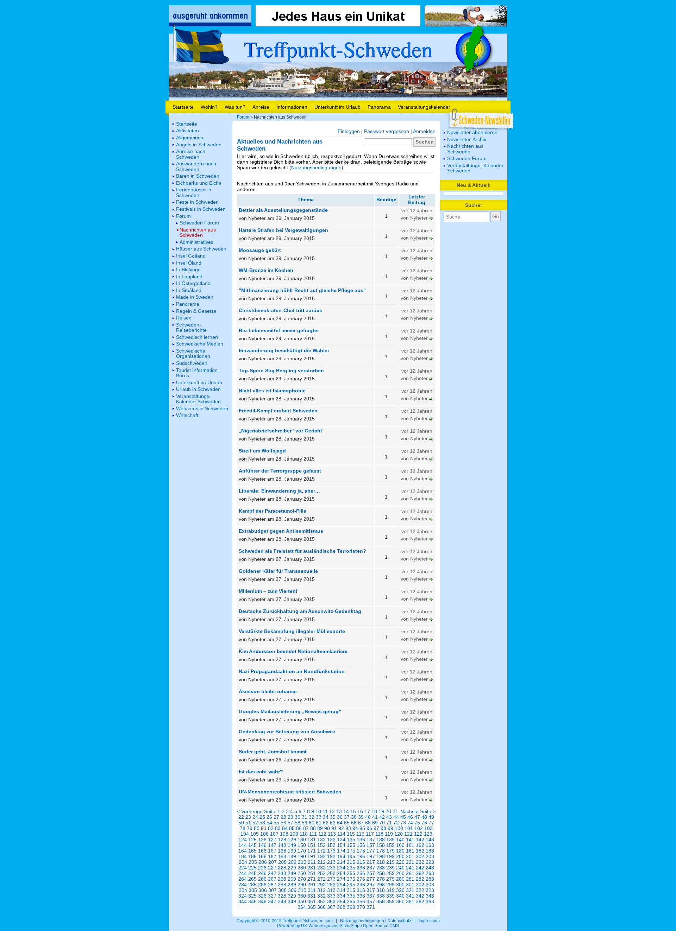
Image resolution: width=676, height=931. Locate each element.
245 (252, 873)
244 (242, 873)
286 (262, 884)
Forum (243, 117)
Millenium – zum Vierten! (268, 591)
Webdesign (319, 926)
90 (327, 828)
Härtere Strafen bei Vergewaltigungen (283, 230)
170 (302, 851)
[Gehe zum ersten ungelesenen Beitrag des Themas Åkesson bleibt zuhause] (431, 699)
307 (272, 890)
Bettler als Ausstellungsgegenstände (283, 210)
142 (420, 839)
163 (430, 845)
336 (361, 896)
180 (400, 851)
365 (311, 907)
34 (325, 817)
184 (242, 856)
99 (390, 828)
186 (262, 856)
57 (290, 822)
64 (340, 822)
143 (430, 839)
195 (351, 856)
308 (282, 890)
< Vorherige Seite (256, 811)
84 (285, 828)
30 (297, 817)
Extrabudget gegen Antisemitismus (281, 531)
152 (321, 845)
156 (361, 845)
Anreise (260, 107)
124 (242, 839)
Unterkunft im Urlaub (337, 107)
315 (351, 890)
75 (417, 822)
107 (274, 834)
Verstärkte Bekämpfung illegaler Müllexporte (292, 631)
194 (341, 856)
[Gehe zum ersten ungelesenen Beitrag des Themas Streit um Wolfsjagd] (431, 458)
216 (361, 862)
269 (292, 879)
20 (388, 811)
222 (420, 862)
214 (341, 862)
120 (398, 834)
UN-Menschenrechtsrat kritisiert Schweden (290, 791)
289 (292, 884)
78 (242, 828)
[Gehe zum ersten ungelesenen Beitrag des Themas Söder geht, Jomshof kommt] (431, 759)
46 (410, 817)
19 (381, 811)
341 (410, 896)
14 (346, 811)
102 (418, 828)
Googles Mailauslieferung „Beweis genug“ (290, 711)
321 (410, 890)
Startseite (183, 107)
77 (431, 822)
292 (321, 884)
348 (282, 901)
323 (430, 890)
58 (297, 822)
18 (374, 811)
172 (321, 851)
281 (410, 879)
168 (282, 851)
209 (292, 862)
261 (410, 873)
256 (361, 873)
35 (333, 817)
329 (292, 896)
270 (302, 879)
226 (262, 867)
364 (302, 907)
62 (325, 822)
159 (390, 845)
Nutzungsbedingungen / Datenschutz (375, 921)
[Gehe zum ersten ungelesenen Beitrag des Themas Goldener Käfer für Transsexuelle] (431, 579)
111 (313, 834)
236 (361, 867)
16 (360, 811)
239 (390, 867)
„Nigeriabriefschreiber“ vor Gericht (280, 430)
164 (242, 851)
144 (242, 845)
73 (403, 822)
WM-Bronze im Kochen (266, 270)
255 (351, 873)
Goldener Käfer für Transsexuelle (278, 571)
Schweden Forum (467, 158)
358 (380, 901)
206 (262, 862)
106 (264, 834)
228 (282, 867)
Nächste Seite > (418, 811)
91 (334, 828)
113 (332, 834)
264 (242, 879)
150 (302, 845)
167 (272, 851)
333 (331, 896)
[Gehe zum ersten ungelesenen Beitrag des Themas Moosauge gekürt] (431, 258)
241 (410, 867)
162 (420, 845)
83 (278, 828)
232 (321, 867)
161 (410, 845)
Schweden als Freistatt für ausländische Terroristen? (302, 551)
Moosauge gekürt (260, 250)
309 (292, 890)
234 (341, 867)
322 (420, 890)
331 (311, 896)
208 (282, 862)
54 (269, 822)
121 (408, 834)
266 (262, 879)
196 (361, 856)
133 (331, 839)
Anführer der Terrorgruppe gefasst (280, 471)
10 (318, 811)
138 (380, 839)
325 (252, 896)
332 (321, 896)
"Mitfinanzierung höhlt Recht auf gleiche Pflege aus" (302, 290)
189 (292, 856)
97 (376, 828)
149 (292, 845)
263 (430, 873)
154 (341, 845)
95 (362, 828)
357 (371, 901)
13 (339, 811)
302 (420, 884)
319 (390, 890)
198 (380, 856)
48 (424, 817)
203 (430, 856)
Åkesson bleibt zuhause (268, 691)
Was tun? (235, 107)
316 (361, 890)
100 (399, 828)
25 (262, 817)
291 (311, 884)
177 (371, 851)
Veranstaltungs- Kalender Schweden (475, 168)
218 (380, 862)
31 (304, 817)
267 (272, 879)
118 (379, 834)
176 (361, 851)
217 (371, 862)
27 (276, 817)
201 (410, 856)
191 (311, 856)
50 (241, 822)
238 (380, 867)
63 (333, 822)
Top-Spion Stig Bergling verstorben (281, 370)
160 (400, 845)
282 (420, 879)
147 (272, 845)
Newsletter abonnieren (472, 132)
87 (306, 828)
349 (292, 901)
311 (312, 890)
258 (380, 873)
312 (321, 890)
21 (395, 811)
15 (353, 811)
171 (311, 851)
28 (283, 817)
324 (242, 896)
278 (380, 879)
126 (262, 839)
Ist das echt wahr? (261, 771)
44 (396, 817)
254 (341, 873)
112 (322, 834)
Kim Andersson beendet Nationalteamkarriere (293, 651)
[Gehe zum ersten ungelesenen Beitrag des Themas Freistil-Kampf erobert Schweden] (431, 418)
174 (341, 851)
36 (340, 817)
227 (272, 867)
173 (331, 851)
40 (368, 817)
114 (341, 834)
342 (420, 896)
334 (341, 896)
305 (253, 890)
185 (252, 856)
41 (375, 817)
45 (403, 817)
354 (341, 901)
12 (332, 811)
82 (271, 828)
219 (390, 862)
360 (400, 901)
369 (351, 907)
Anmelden (424, 131)
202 (420, 856)
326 (262, 896)
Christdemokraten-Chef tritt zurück (280, 310)
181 (410, 851)
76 (424, 822)
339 (390, 896)
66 (354, 822)
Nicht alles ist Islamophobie (272, 390)
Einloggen (349, 131)
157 (371, 845)
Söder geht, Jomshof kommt (273, 751)
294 (341, 884)
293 (331, 884)
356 (361, 901)
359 (390, 901)
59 (304, 822)
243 (430, 867)
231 (311, 867)
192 (321, 856)
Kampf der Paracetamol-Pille (272, 511)
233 (331, 867)
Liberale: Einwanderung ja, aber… (279, 491)
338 (380, 896)
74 (410, 822)
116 (360, 834)
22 (241, 817)
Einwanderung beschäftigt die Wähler (284, 350)
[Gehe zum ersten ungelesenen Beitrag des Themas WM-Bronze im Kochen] (431, 278)
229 (292, 867)
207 (272, 862)
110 (304, 834)
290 (302, 884)
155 (351, 845)
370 (361, 907)
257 (371, 873)
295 (351, 884)
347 (272, 901)
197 (371, 856)
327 (272, 896)
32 (311, 817)
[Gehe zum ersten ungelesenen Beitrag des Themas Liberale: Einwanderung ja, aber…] (431, 498)
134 (341, 839)
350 (302, 901)
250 (302, 873)
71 (389, 822)
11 (325, 811)
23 (248, 817)
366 (321, 907)
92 (341, 828)
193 (331, 856)
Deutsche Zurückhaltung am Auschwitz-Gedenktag (300, 611)
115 (351, 834)
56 (283, 822)
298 (380, 884)
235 (351, 867)
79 (249, 828)
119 (389, 834)
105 (254, 834)
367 (331, 907)
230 (302, 867)
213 (331, 862)
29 (290, 817)
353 (331, 901)
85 (292, 828)
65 (347, 822)
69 (375, 822)
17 (367, 811)
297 (371, 884)
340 (400, 896)
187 (272, 856)
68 (368, 822)
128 (282, 839)
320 (400, 890)
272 (321, 879)
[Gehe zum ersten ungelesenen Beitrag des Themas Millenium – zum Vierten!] (431, 599)
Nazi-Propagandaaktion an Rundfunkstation (292, 671)
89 (320, 828)
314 (341, 890)
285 (252, 884)
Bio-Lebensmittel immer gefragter (279, 330)
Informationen (291, 107)
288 (282, 884)
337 (371, 896)
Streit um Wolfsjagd (262, 451)
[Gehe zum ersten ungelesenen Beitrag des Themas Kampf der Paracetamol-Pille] (431, 518)
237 (371, 867)
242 (420, 867)
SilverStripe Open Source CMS (369, 926)
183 (430, 851)
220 (400, 862)
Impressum (429, 921)
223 (430, 862)
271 (311, 879)
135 (351, 839)
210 (302, 862)
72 (396, 822)
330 (302, 896)
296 (361, 884)
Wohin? (209, 107)
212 (321, 862)
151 (311, 845)
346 (262, 901)
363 (430, 901)
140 (400, 839)
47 (417, 817)
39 (361, 817)
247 (272, 873)
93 (348, 828)
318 (380, 890)
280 (400, 879)
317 (371, 890)
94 (355, 828)
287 (272, 884)
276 (361, 879)
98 (383, 828)
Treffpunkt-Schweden (338, 48)
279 (390, 879)
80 (256, 828)
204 (243, 862)
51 (248, 822)
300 (400, 884)
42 (382, 817)
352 (321, 901)
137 (371, 839)
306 (262, 890)
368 (341, 907)
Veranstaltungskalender (424, 107)
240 (400, 867)
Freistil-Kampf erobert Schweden (278, 410)
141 (410, 839)
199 (390, 856)
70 (382, 822)
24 (255, 817)
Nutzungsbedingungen (316, 167)
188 (282, 856)
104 (244, 834)
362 (420, 901)
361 (410, 901)
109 (294, 834)
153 (331, 845)
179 (390, 851)
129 (292, 839)
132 (321, 839)
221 (410, 862)
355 (351, 901)
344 (242, 901)
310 (302, 890)
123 (428, 834)
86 (299, 828)
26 (269, 817)
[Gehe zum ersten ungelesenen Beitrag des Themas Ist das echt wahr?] (431, 779)
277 (371, 879)
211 (312, 862)
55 (276, 822)
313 (331, 890)
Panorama (379, 107)
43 (389, 817)
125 (252, 839)
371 (371, 907)
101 (409, 828)
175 (351, 851)
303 (430, 884)
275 (351, 879)
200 (400, 856)
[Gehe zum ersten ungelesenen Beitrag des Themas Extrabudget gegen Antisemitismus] (431, 539)
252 (321, 873)
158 (380, 845)
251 (311, 873)
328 (282, 896)
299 (390, 884)
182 (420, 851)
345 (252, 901)
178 (380, 851)
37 (347, 817)
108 (284, 834)
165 (252, 851)
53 (262, 822)
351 (311, 901)
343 (430, 896)
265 (252, 879)
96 (369, 828)
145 (252, 845)
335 (351, 896)
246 (262, 873)
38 (354, 817)
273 (331, 879)
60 (311, 822)
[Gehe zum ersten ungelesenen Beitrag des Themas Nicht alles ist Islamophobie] (431, 398)
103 (428, 828)
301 (410, 884)
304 (243, 890)
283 (430, 879)
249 (292, 873)
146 (262, 845)
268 (282, 879)
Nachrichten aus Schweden (465, 148)
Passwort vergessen (386, 131)
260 (400, 873)
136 (361, 839)
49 (431, 817)
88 (313, 828)
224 (242, 867)
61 (318, 822)
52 (255, 822)
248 (282, 873)
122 (418, 834)
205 (253, 862)
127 (272, 839)
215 (351, 862)
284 (242, 884)
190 (302, 856)
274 (341, 879)
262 (420, 873)
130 (302, 839)
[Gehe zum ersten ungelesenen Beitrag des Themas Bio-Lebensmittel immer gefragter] (431, 338)
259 (390, 873)
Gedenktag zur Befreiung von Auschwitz (287, 731)
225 (252, 867)
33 (318, 817)
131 (311, 839)
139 (390, 839)
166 (262, 851)
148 (282, 845)
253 (331, 873)
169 (292, 851)
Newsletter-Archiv (466, 139)
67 (361, 822)
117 (370, 834)
